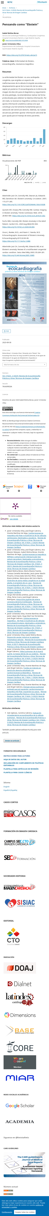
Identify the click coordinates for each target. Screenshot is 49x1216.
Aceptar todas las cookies (24, 1212)
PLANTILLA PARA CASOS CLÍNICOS (18, 772)
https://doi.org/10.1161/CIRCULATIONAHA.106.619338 (23, 204)
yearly (44, 182)
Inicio (4, 8)
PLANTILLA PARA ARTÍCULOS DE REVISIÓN (21, 769)
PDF (7, 331)
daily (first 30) (28, 182)
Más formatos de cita (11, 365)
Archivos (12, 8)
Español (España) (10, 790)
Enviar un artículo (12, 741)
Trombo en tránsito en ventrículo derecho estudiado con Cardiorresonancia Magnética (24, 670)
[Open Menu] (2, 2)
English (7, 786)
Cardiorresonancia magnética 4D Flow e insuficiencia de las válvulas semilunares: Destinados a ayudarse (26, 535)
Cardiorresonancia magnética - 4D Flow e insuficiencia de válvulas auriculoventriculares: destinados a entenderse (26, 620)
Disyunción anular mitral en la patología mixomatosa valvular (23, 638)
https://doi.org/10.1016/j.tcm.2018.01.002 (28, 216)
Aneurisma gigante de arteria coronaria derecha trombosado (23, 600)
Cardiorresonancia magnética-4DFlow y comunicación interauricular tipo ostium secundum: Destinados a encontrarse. (26, 556)
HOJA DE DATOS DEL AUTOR (15, 759)
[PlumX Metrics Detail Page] (15, 506)
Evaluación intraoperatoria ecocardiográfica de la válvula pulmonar (25, 715)
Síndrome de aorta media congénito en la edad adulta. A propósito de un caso (26, 581)
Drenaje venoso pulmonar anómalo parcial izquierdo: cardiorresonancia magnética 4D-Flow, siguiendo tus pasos (25, 689)
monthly (37, 182)
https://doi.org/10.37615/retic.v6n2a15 (21, 55)
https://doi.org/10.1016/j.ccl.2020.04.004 (18, 227)
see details (14, 519)
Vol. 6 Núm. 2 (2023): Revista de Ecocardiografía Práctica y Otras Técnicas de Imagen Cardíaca (22, 11)
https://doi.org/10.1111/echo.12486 (16, 241)
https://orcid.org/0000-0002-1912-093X (16, 40)
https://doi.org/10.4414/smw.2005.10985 (18, 255)
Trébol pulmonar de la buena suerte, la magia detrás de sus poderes (25, 652)
